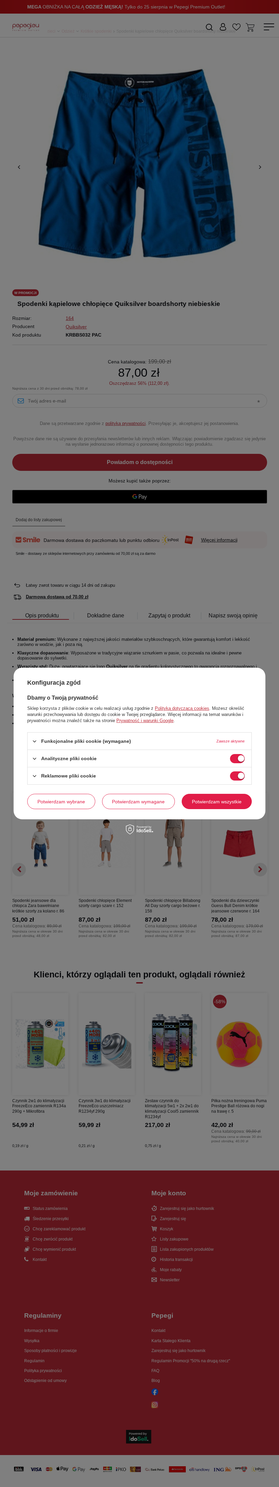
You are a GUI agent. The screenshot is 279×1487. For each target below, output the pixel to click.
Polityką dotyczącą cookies (182, 708)
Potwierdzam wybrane (61, 801)
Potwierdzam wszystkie (217, 801)
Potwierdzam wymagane (138, 801)
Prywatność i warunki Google (145, 720)
